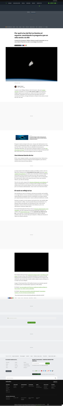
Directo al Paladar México (31, 398)
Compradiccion (46, 388)
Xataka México (8, 397)
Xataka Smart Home (8, 390)
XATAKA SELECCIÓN (16, 3)
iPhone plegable (22, 356)
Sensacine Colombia (22, 399)
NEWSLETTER (39, 3)
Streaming (7, 362)
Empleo (16, 367)
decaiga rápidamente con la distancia (38, 182)
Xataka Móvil (8, 387)
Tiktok (50, 3)
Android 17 (27, 356)
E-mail (26, 45)
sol (22, 297)
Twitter (56, 3)
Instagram (53, 3)
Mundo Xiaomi (8, 391)
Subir (54, 381)
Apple (7, 365)
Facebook (21, 45)
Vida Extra (15, 387)
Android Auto (40, 26)
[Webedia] (55, 0)
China (17, 26)
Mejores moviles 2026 (15, 356)
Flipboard (24, 45)
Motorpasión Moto (39, 387)
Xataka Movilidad (26, 364)
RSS (47, 370)
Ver (32, 322)
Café (36, 26)
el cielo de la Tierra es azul (34, 274)
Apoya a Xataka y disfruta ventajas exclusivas (47, 374)
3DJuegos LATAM (16, 397)
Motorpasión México (38, 398)
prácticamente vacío (25, 211)
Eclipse (47, 26)
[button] (20, 86)
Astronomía (26, 297)
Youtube (55, 3)
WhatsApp (48, 3)
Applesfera (7, 388)
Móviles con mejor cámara (38, 356)
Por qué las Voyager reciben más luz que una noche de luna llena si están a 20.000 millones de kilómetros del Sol (38, 138)
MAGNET (33, 3)
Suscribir (47, 363)
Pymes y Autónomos (53, 388)
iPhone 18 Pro (45, 356)
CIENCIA (23, 3)
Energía (16, 364)
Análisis (16, 362)
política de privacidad (45, 365)
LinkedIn (51, 370)
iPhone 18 (27, 26)
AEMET (14, 26)
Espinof (22, 387)
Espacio (19, 297)
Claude (32, 356)
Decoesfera (45, 387)
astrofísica (31, 297)
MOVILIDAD (28, 3)
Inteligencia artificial (27, 365)
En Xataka (30, 135)
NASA (35, 297)
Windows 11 (25, 367)
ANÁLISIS (9, 3)
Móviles (7, 364)
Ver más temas (8, 371)
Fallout (23, 26)
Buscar (55, 378)
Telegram (51, 3)
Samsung (16, 365)
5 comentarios (18, 45)
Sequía (20, 26)
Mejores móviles (32, 26)
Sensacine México (23, 397)
